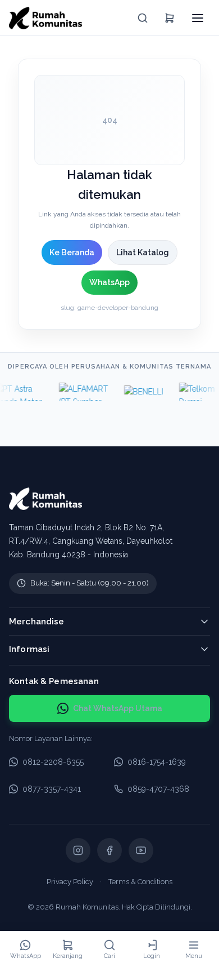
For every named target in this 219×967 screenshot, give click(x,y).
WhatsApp (109, 282)
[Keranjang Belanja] (169, 18)
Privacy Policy (70, 881)
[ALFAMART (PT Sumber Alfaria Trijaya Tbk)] (81, 391)
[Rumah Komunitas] (45, 18)
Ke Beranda (71, 252)
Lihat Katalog (142, 252)
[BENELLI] (141, 391)
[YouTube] (141, 850)
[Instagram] (78, 850)
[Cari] (142, 18)
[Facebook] (109, 850)
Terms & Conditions (140, 881)
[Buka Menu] (197, 18)
